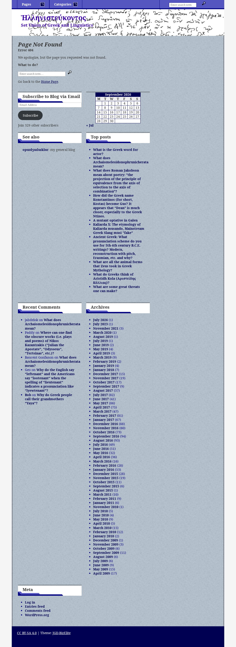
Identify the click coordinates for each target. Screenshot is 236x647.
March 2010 (102, 528)
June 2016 (101, 448)
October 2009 (104, 548)
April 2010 (101, 523)
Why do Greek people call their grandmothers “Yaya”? (48, 399)
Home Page (49, 81)
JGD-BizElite (62, 633)
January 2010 (103, 536)
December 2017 (105, 374)
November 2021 (105, 328)
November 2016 (105, 428)
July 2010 (100, 511)
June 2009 (101, 565)
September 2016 (106, 436)
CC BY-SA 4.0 (27, 633)
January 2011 (103, 502)
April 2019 (101, 353)
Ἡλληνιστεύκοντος (53, 17)
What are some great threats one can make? (116, 289)
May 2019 (100, 349)
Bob (28, 395)
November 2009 (105, 544)
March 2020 (102, 332)
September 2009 (106, 552)
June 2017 (101, 399)
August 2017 (103, 390)
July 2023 (100, 324)
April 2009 (101, 573)
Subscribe (30, 115)
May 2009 (100, 569)
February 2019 (104, 361)
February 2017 (104, 415)
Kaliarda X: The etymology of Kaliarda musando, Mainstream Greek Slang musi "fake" (118, 228)
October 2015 (104, 482)
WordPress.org (37, 615)
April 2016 (101, 457)
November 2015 (105, 478)
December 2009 (105, 540)
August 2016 (103, 440)
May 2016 (100, 453)
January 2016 (103, 469)
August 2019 (103, 336)
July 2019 (100, 341)
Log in (30, 602)
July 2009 (100, 561)
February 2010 (104, 532)
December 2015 (105, 474)
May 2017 (100, 403)
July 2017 (100, 395)
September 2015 (106, 486)
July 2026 (100, 320)
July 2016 (100, 444)
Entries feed (35, 606)
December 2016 (105, 424)
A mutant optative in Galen (115, 220)
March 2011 (102, 494)
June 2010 (101, 515)
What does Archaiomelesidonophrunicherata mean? (120, 162)
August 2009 (103, 557)
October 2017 (104, 382)
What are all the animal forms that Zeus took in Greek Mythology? (117, 266)
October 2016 (104, 432)
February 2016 (104, 465)
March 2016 (102, 461)
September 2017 (106, 386)
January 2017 (103, 419)
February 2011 (104, 498)
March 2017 (102, 411)
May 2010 (100, 519)
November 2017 (105, 378)
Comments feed (37, 610)
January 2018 (103, 370)
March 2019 (102, 357)
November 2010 (105, 507)
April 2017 (101, 407)
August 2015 (103, 490)
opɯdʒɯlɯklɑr (35, 149)
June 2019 (101, 345)
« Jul (90, 125)
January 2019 (103, 365)
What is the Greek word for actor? (115, 151)
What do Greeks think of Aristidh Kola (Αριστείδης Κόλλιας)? (114, 278)
